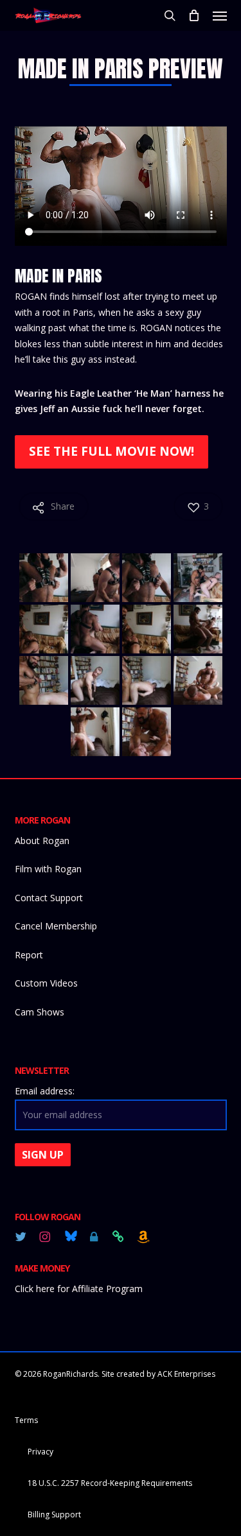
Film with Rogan (48, 869)
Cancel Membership (56, 926)
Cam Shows (39, 1012)
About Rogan (42, 840)
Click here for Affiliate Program (79, 1288)
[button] (220, 15)
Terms (26, 1420)
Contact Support (49, 898)
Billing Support (54, 1514)
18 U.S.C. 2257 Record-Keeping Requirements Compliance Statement (110, 1485)
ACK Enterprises (186, 1373)
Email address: (45, 1091)
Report (29, 955)
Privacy (40, 1451)
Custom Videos (46, 983)
